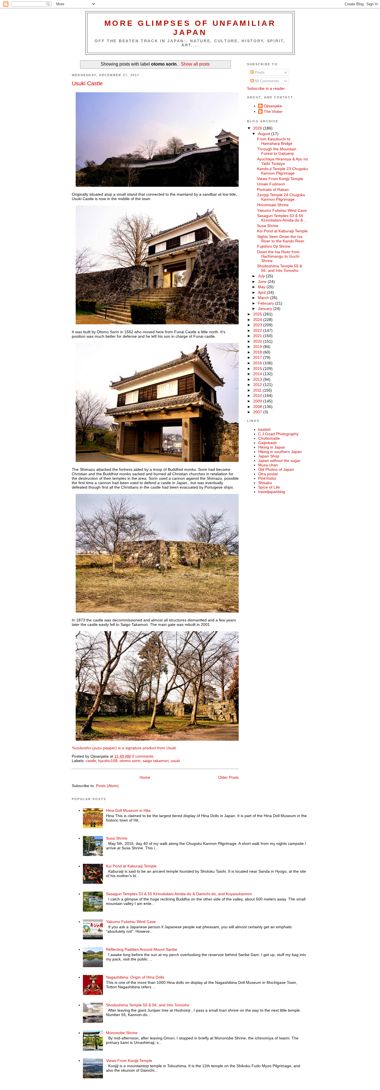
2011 (258, 390)
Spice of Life (269, 487)
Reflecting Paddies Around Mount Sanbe (141, 949)
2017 (258, 357)
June (263, 281)
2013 (258, 379)
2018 (258, 352)
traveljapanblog (271, 491)
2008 (258, 406)
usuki (175, 760)
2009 (258, 401)
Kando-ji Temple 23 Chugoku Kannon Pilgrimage (282, 170)
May (262, 287)
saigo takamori (156, 760)
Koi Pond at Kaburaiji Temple (282, 231)
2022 (258, 330)
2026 (258, 128)
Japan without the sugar (279, 460)
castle (91, 760)
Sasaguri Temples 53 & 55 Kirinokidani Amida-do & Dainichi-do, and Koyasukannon (179, 894)
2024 (258, 319)
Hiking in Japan (271, 447)
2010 (258, 395)
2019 (258, 346)
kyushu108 (107, 760)
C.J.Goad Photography (278, 434)
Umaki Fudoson (271, 184)
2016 (258, 363)
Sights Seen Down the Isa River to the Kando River (280, 238)
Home (145, 777)
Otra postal (268, 474)
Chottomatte (269, 438)
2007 (258, 412)
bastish (264, 429)
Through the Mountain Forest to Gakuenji (276, 151)
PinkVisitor (267, 478)
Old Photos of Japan (276, 469)
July (262, 276)
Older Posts (228, 777)
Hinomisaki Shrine (273, 205)
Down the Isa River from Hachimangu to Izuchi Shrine (278, 256)
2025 (258, 314)
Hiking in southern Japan (280, 451)
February (266, 303)
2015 (258, 368)
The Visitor (273, 111)
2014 (258, 374)
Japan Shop (268, 456)
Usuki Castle (87, 83)
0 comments (143, 756)
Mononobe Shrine (121, 1033)
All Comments (266, 81)
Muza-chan (268, 465)
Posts (259, 72)
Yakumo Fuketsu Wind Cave (282, 210)
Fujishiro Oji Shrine (273, 246)
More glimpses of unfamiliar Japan (190, 28)
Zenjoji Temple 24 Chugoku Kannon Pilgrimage (281, 197)
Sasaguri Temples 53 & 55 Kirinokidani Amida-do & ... (282, 217)
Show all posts (195, 64)
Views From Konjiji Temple (280, 178)
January (265, 308)
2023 (258, 325)
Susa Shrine (267, 225)
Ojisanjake (273, 106)
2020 (258, 341)
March (264, 297)
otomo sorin (130, 760)
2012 (258, 384)
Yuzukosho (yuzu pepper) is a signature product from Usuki (124, 748)
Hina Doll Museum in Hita (128, 810)
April (262, 292)
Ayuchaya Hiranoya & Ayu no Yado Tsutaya (282, 161)
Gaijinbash (267, 443)
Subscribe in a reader (266, 88)
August (264, 133)
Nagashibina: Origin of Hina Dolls (135, 977)
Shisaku (265, 483)
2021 (258, 336)
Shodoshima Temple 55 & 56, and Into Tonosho (279, 268)
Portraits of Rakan (273, 189)
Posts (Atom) (107, 785)
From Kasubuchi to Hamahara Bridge (274, 141)
